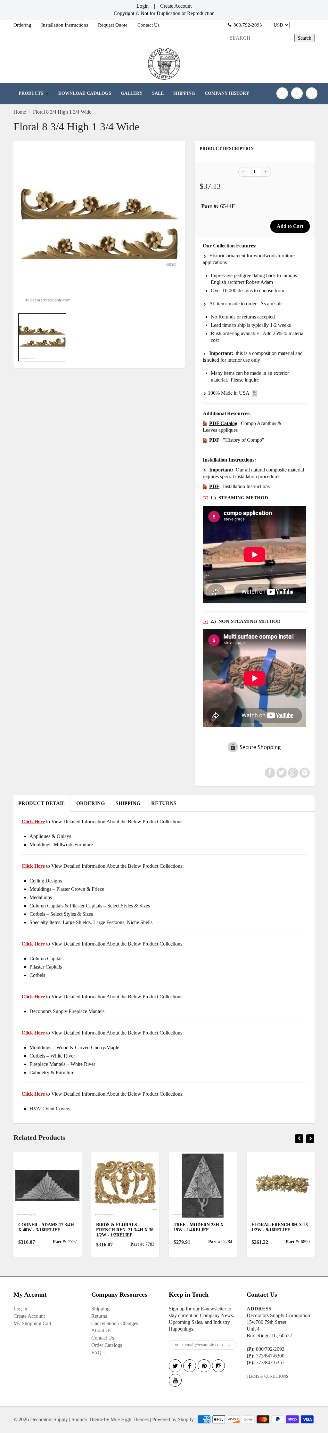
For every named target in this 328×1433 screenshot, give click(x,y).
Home (19, 112)
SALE (158, 93)
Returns (99, 1316)
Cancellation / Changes (114, 1323)
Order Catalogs (106, 1345)
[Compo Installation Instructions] (205, 486)
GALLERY (132, 93)
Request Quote (112, 25)
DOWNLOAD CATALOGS (84, 93)
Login (142, 6)
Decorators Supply (49, 1419)
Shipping (100, 1308)
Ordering (22, 25)
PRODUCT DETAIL (41, 803)
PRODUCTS (31, 93)
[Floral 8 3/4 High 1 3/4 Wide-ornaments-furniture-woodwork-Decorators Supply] (99, 228)
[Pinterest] (204, 1365)
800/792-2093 (248, 25)
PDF (214, 440)
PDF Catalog (223, 423)
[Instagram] (218, 1365)
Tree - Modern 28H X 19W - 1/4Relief (199, 1227)
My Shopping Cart (32, 1323)
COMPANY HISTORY (227, 93)
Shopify (79, 1419)
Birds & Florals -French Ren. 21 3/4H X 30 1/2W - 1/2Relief (124, 1229)
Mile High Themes (130, 1419)
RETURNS (163, 803)
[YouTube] (175, 1380)
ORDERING (90, 803)
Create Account (176, 6)
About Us (101, 1330)
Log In (20, 1308)
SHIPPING (184, 93)
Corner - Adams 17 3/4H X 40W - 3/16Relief (46, 1227)
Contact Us (148, 25)
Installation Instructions (64, 25)
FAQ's (97, 1352)
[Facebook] (189, 1365)
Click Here (33, 866)
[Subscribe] (229, 1345)
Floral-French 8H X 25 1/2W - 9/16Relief (279, 1227)
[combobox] (260, 38)
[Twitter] (175, 1365)
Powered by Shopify (173, 1419)
